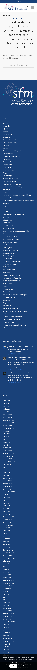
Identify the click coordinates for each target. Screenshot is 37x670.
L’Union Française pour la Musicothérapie (17, 195)
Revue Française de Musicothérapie (15, 311)
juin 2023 (6, 500)
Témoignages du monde (11, 319)
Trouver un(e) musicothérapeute (14, 325)
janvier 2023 (7, 514)
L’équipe (6, 192)
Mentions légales (9, 225)
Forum (5, 173)
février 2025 (7, 448)
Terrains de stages (9, 322)
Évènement (7, 162)
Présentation (7, 283)
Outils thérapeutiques (10, 264)
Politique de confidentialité (12, 278)
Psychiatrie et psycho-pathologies (15, 294)
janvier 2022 (7, 547)
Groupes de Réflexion (10, 178)
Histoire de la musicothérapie (13, 187)
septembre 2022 (9, 525)
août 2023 (6, 495)
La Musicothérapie (9, 198)
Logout (5, 212)
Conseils (6, 145)
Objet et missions (9, 253)
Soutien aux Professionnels (12, 317)
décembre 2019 (8, 613)
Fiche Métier (7, 167)
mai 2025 (6, 439)
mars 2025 (6, 445)
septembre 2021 (9, 558)
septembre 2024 (9, 461)
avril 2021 (6, 569)
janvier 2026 (7, 417)
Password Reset (9, 270)
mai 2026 (6, 406)
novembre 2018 (8, 641)
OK (13, 666)
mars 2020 (6, 605)
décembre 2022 (8, 517)
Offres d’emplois (9, 256)
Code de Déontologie (10, 142)
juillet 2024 (7, 464)
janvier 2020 (7, 611)
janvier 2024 (7, 481)
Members (6, 223)
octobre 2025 (8, 426)
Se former (6, 314)
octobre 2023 (8, 489)
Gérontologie (7, 176)
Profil (19, 1)
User (4, 328)
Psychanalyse (7, 292)
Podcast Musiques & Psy (11, 275)
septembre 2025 (9, 428)
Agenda (5, 129)
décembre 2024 (8, 453)
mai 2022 (6, 536)
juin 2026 (6, 403)
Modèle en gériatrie (10, 236)
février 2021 (7, 575)
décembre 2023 (8, 484)
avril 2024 (6, 473)
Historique (6, 189)
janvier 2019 (7, 638)
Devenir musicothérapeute (12, 151)
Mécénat (6, 217)
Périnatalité (18, 19)
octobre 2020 (8, 586)
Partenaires (7, 267)
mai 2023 (6, 503)
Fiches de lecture (9, 170)
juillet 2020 (7, 594)
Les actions (7, 209)
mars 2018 (6, 652)
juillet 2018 (7, 649)
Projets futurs (8, 289)
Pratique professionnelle (11, 281)
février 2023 (7, 511)
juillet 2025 (7, 434)
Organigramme (8, 259)
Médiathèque (7, 220)
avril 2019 (6, 633)
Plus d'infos (23, 666)
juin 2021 (6, 564)
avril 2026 (6, 409)
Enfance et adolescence (11, 156)
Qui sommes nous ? (10, 297)
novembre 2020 (8, 583)
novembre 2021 (8, 553)
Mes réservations (9, 228)
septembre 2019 (9, 622)
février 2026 (7, 414)
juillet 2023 (7, 497)
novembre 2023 (8, 486)
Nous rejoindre (8, 248)
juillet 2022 (7, 531)
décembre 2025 (8, 420)
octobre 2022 (8, 522)
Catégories (7, 137)
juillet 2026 (7, 401)
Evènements (7, 165)
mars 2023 (6, 508)
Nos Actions (7, 245)
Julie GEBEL (24, 65)
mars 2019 (6, 636)
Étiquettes (6, 159)
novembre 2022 (8, 519)
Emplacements (8, 154)
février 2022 (7, 544)
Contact (5, 148)
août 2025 (6, 431)
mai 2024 (6, 470)
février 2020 (7, 608)
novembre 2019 (8, 616)
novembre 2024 (8, 456)
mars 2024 (6, 475)
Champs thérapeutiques (11, 140)
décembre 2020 (8, 580)
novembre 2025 (8, 423)
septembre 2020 (9, 589)
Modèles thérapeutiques (11, 239)
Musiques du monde (10, 242)
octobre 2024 (8, 459)
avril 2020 (6, 602)
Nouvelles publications (10, 250)
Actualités (6, 126)
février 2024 (7, 478)
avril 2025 (6, 442)
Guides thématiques (10, 181)
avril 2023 (6, 506)
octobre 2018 (8, 644)
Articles (5, 131)
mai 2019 (6, 630)
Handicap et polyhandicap (12, 184)
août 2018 (6, 647)
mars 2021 (6, 572)
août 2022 (6, 528)
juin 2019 (6, 627)
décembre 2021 (8, 550)
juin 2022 (6, 533)
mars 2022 (6, 542)
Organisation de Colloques (12, 261)
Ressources (7, 306)
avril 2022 (6, 539)
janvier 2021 (7, 578)
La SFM (5, 206)
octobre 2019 (8, 619)
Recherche (6, 300)
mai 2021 (6, 566)
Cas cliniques (7, 134)
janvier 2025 (7, 450)
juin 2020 (6, 597)
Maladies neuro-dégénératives (14, 214)
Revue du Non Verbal (10, 308)
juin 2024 (6, 467)
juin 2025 (6, 437)
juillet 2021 (7, 561)
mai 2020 (6, 600)
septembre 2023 (9, 492)
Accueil (5, 123)
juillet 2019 (7, 625)
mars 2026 (6, 412)
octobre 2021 (8, 555)
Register (6, 303)
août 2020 (6, 591)
